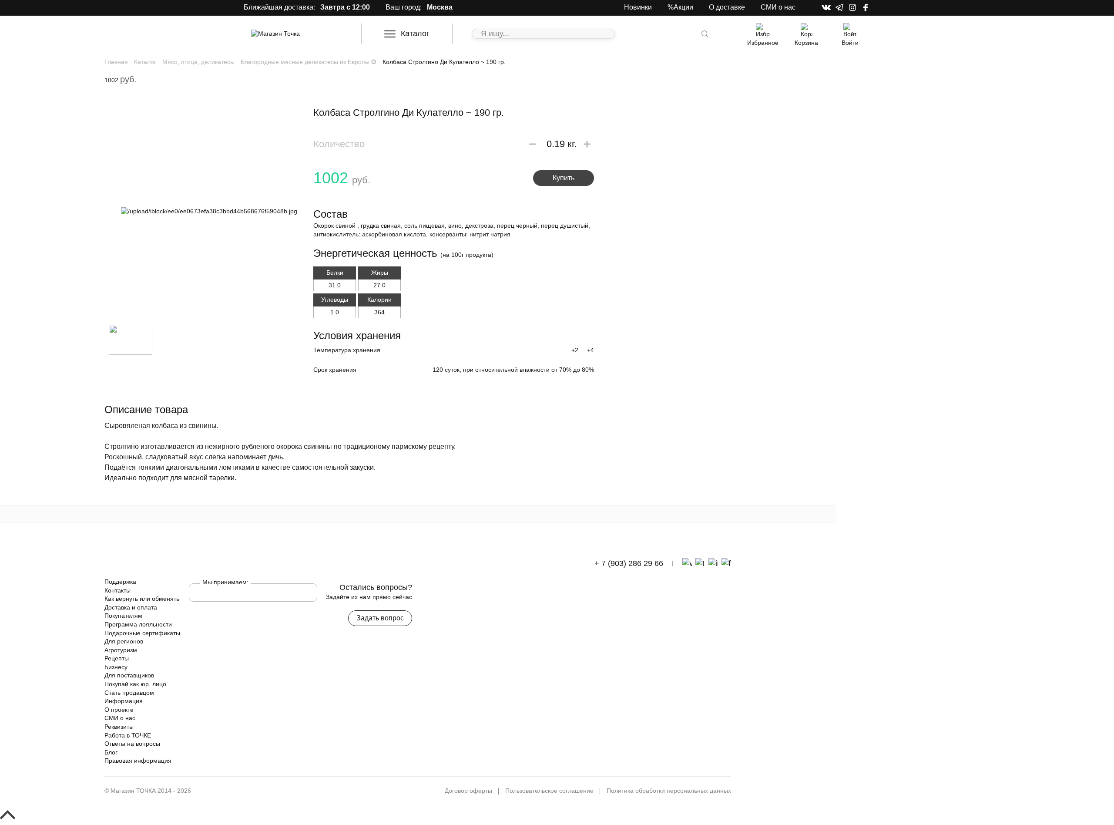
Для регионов (123, 641)
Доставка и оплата (130, 607)
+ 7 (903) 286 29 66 (627, 563)
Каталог (415, 33)
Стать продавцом (129, 692)
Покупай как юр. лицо (135, 683)
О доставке (727, 7)
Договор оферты (468, 790)
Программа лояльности (138, 624)
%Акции (680, 7)
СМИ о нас (778, 7)
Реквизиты (119, 726)
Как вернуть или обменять (141, 598)
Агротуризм (120, 650)
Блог (110, 752)
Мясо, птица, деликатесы (198, 61)
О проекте (119, 709)
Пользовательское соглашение (549, 790)
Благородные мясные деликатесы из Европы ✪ (308, 61)
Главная (116, 61)
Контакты (117, 590)
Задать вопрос (380, 618)
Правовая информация (137, 760)
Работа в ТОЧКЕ (127, 735)
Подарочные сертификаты (142, 633)
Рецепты (116, 658)
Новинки (638, 7)
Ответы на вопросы (132, 743)
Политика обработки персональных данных (669, 790)
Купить (563, 178)
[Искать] (705, 34)
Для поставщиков (129, 675)
